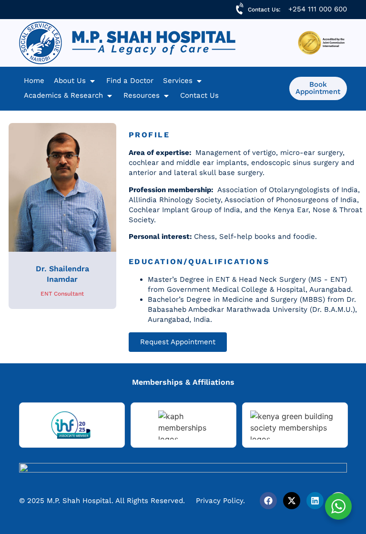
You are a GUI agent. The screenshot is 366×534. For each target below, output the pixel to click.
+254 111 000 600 (317, 9)
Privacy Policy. (220, 500)
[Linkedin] (315, 500)
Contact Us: (264, 9)
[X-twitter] (291, 500)
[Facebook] (268, 500)
